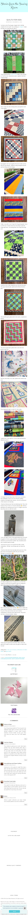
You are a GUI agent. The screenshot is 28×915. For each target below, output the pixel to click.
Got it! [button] (14, 911)
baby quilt (22, 657)
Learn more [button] (21, 908)
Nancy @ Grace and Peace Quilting (12, 763)
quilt (13, 658)
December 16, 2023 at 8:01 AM (9, 782)
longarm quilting (6, 658)
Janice (5, 796)
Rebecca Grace (8, 724)
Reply (26, 738)
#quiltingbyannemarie (11, 657)
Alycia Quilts (8, 651)
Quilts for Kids (14, 74)
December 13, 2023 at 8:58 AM (9, 725)
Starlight (21, 26)
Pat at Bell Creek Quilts (9, 781)
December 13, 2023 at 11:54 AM (9, 765)
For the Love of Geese (11, 649)
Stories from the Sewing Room (14, 5)
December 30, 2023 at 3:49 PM (10, 797)
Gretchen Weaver (8, 742)
